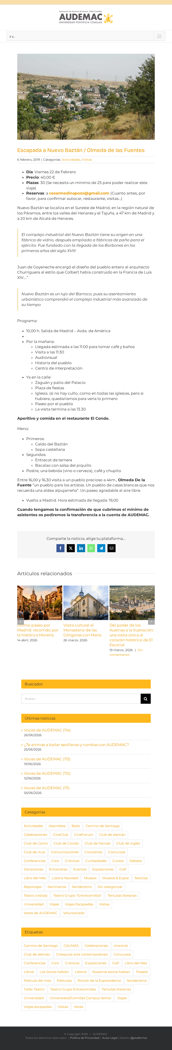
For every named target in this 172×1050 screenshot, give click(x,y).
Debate (135, 861)
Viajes (54, 904)
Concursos (116, 852)
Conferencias (34, 861)
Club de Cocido (66, 843)
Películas (64, 980)
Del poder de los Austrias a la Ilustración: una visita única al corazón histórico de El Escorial (132, 635)
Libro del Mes (35, 878)
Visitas (87, 160)
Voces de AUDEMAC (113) (47, 759)
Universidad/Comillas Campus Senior (80, 998)
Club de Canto (36, 843)
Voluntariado (73, 913)
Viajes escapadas (38, 1007)
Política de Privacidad (84, 1037)
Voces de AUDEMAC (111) (47, 788)
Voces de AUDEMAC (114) (47, 730)
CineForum (83, 834)
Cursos (118, 861)
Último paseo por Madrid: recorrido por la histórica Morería (37, 630)
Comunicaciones (65, 852)
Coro (55, 861)
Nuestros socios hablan (111, 972)
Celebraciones (35, 834)
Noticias (141, 878)
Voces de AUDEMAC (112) (47, 773)
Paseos (142, 972)
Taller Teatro (34, 989)
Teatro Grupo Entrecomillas (73, 989)
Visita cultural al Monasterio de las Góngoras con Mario (82, 630)
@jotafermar (138, 1037)
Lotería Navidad (65, 878)
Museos (90, 878)
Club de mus (34, 852)
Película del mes (37, 980)
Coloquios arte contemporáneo (82, 954)
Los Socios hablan (54, 972)
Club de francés (97, 843)
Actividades (71, 160)
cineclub (121, 945)
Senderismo (82, 887)
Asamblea (57, 826)
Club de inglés (128, 843)
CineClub (60, 834)
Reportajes (33, 887)
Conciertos (93, 852)
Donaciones (33, 869)
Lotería (80, 972)
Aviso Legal (109, 1037)
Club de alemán (112, 834)
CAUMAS (71, 945)
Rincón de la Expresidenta (99, 980)
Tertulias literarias (122, 895)
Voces (78, 1007)
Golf (122, 869)
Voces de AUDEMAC (40, 913)
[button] (20, 621)
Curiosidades (96, 861)
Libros (29, 972)
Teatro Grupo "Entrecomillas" (77, 895)
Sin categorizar (110, 887)
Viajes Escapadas (79, 904)
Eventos (79, 869)
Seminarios (56, 887)
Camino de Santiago (103, 826)
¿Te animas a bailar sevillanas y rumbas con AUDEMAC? (76, 744)
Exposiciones (103, 869)
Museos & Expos (115, 878)
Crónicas (72, 861)
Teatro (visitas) (35, 895)
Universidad (34, 904)
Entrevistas (58, 869)
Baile (75, 826)
